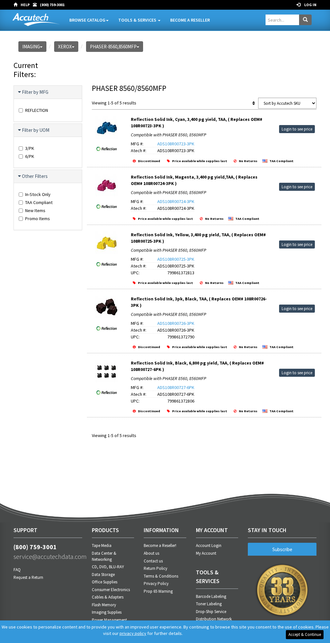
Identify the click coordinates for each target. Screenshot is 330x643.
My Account (206, 553)
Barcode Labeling (211, 596)
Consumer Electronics (111, 589)
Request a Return (28, 577)
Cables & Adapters (107, 597)
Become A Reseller (190, 20)
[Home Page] (17, 5)
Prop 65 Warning (158, 591)
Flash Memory (104, 605)
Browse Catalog (87, 20)
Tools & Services (137, 20)
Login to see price (297, 129)
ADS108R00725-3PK (175, 259)
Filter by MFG (35, 92)
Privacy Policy (156, 583)
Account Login (208, 545)
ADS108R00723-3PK (175, 144)
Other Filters (35, 176)
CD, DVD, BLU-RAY (108, 567)
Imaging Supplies (106, 612)
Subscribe (282, 549)
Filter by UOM (35, 130)
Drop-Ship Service (211, 611)
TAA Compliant (39, 202)
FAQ (17, 569)
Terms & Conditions (161, 576)
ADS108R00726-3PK (175, 323)
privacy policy (133, 633)
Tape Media (102, 545)
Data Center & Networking (104, 556)
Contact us (153, 561)
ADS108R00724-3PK (175, 201)
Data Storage (103, 574)
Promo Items (37, 218)
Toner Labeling (209, 604)
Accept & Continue (304, 634)
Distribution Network (214, 619)
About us (151, 553)
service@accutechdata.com (48, 556)
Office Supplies (104, 582)
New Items (35, 210)
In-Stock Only (38, 194)
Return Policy (155, 568)
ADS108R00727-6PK (175, 387)
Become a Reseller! (160, 545)
